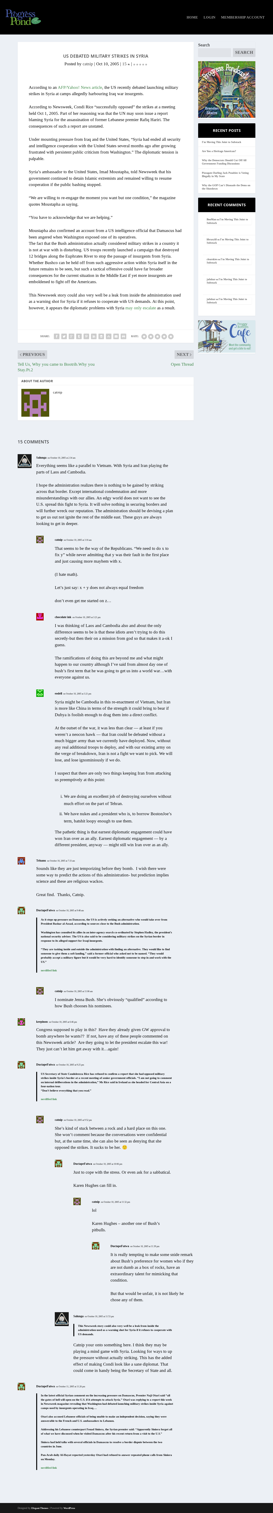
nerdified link (49, 970)
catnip (88, 64)
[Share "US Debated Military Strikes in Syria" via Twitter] (64, 336)
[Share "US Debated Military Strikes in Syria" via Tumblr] (79, 336)
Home (192, 17)
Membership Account (243, 17)
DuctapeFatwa (45, 910)
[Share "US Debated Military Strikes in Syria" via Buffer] (101, 336)
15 (125, 64)
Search (204, 45)
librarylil (212, 239)
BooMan (211, 219)
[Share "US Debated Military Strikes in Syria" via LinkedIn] (94, 336)
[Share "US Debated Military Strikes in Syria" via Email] (116, 336)
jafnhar (211, 279)
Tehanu (41, 860)
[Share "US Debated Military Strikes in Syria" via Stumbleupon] (108, 336)
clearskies (212, 259)
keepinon (42, 1021)
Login (209, 17)
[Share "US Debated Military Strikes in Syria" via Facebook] (56, 336)
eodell (58, 693)
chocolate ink (63, 617)
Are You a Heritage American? (219, 151)
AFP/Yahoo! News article (80, 87)
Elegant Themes (39, 1508)
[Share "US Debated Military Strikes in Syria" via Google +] (71, 336)
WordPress (69, 1508)
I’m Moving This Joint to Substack (221, 142)
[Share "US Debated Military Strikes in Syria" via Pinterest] (86, 336)
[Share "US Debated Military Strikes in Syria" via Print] (123, 336)
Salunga (41, 457)
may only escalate (140, 308)
